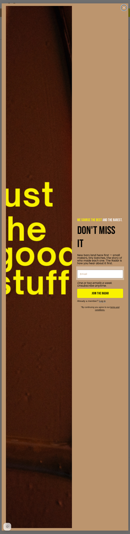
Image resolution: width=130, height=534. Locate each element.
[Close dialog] (124, 8)
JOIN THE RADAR (100, 293)
